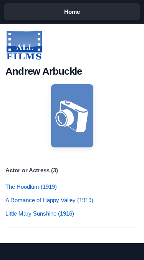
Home (72, 11)
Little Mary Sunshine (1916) (39, 213)
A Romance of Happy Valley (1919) (49, 200)
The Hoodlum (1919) (31, 186)
